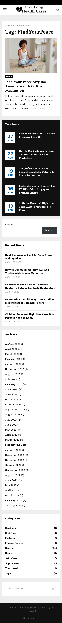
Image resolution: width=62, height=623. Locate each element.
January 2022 (13, 505)
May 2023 (11, 429)
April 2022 (11, 490)
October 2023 (13, 404)
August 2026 (12, 344)
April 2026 (11, 349)
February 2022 (13, 500)
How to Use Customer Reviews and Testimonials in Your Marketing (36, 154)
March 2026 (12, 354)
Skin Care (11, 558)
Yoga (8, 573)
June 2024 (11, 389)
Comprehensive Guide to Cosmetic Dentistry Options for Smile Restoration (37, 172)
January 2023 (13, 450)
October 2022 (13, 465)
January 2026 (13, 364)
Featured (10, 538)
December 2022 (14, 455)
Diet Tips (10, 533)
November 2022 (14, 460)
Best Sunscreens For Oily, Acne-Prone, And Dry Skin (37, 135)
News (8, 553)
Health (9, 76)
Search (9, 224)
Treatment (11, 568)
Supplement (12, 563)
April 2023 (11, 434)
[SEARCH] (53, 588)
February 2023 (13, 444)
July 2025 (11, 379)
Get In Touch (29, 618)
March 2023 (12, 439)
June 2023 (11, 424)
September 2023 (15, 409)
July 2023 (11, 419)
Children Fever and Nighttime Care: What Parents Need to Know (36, 207)
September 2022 (15, 470)
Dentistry (10, 528)
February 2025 (13, 384)
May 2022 (10, 485)
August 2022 (12, 475)
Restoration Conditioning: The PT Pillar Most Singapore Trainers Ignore (37, 189)
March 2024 (12, 399)
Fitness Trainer (14, 543)
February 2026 (13, 359)
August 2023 (12, 414)
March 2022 (12, 495)
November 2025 (14, 369)
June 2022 (11, 480)
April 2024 (11, 394)
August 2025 (12, 374)
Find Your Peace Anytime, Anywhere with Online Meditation (26, 86)
